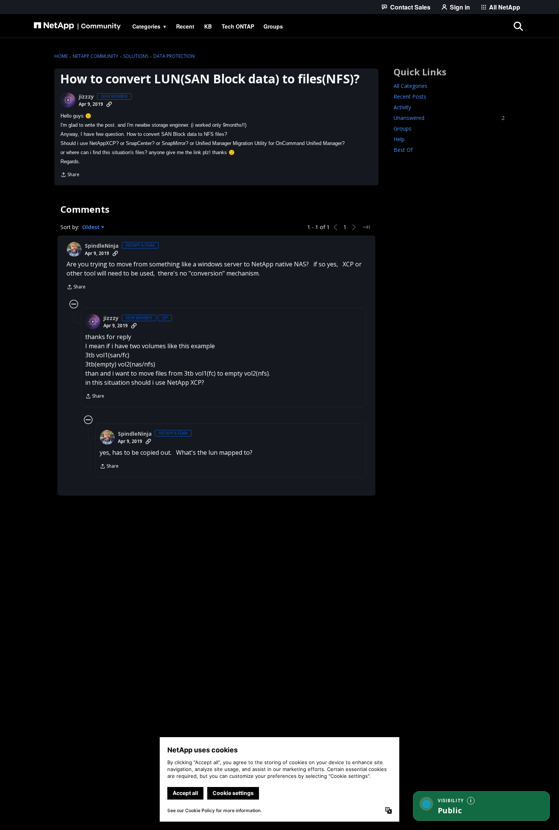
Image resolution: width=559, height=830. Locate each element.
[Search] (518, 26)
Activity (402, 107)
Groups (402, 128)
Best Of (403, 149)
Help (399, 139)
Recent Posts (410, 96)
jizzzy (86, 96)
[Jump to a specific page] (366, 227)
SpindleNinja (102, 245)
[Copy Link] (109, 104)
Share (69, 175)
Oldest (91, 227)
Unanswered (449, 117)
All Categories (410, 85)
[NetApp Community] (77, 26)
